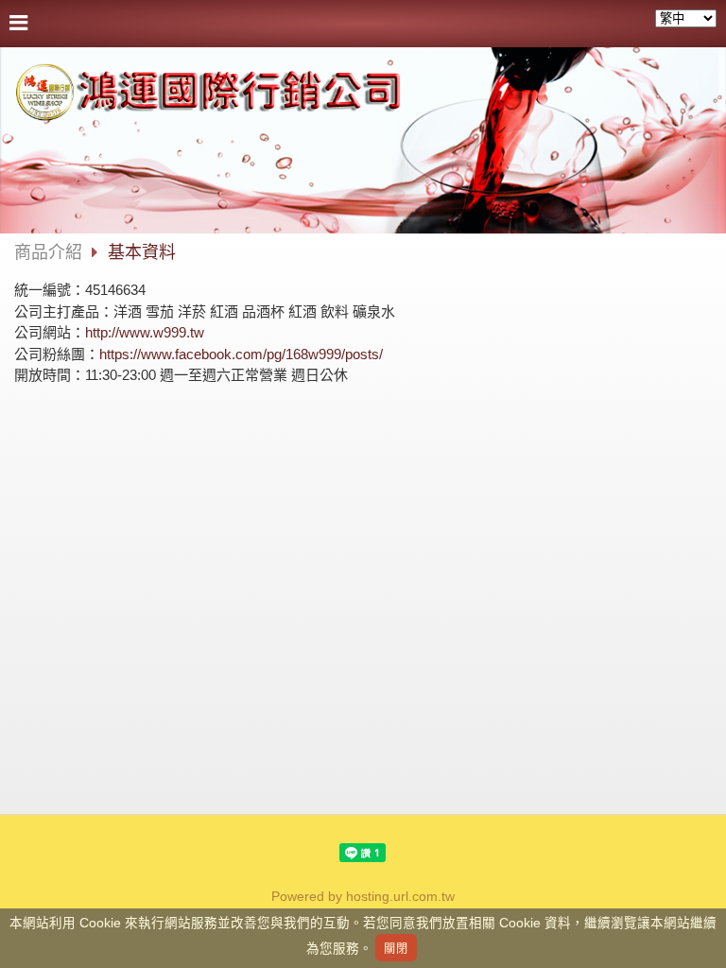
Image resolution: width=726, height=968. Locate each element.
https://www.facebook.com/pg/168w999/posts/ (241, 354)
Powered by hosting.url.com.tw (363, 897)
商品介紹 (48, 252)
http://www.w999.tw (144, 332)
